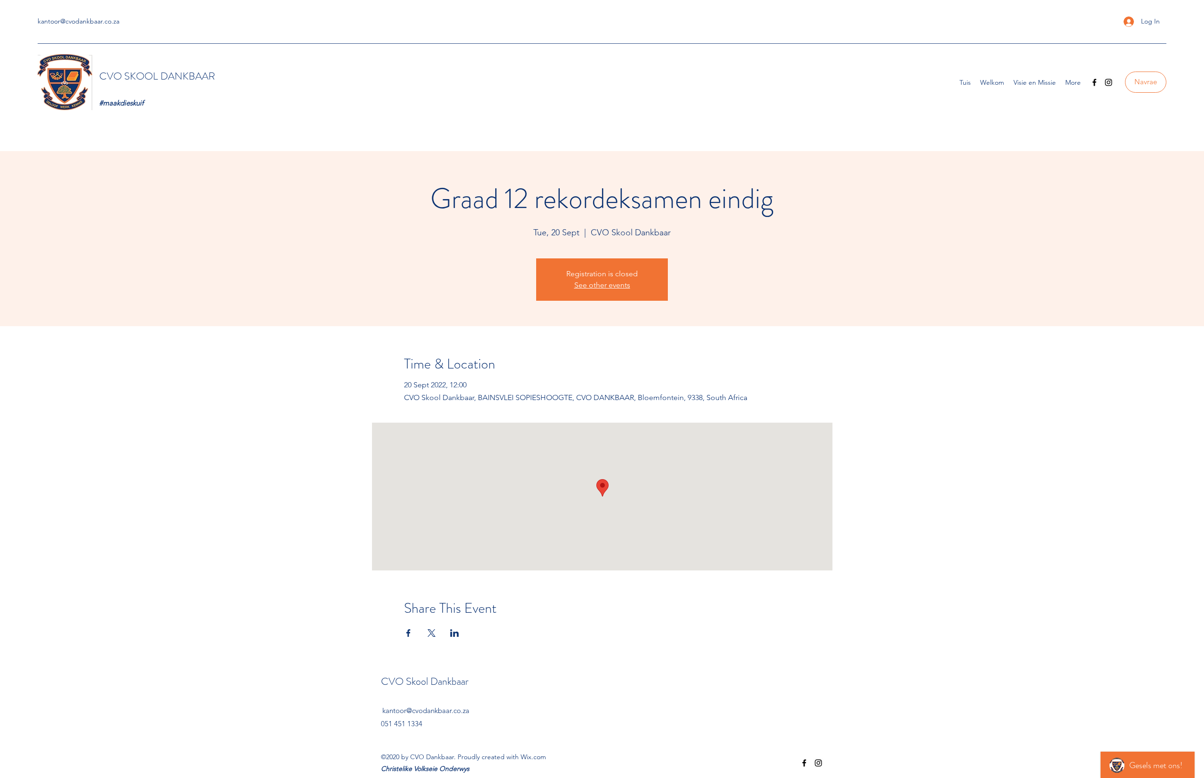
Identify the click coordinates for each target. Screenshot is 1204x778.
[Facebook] (1094, 82)
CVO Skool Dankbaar (426, 681)
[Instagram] (1108, 82)
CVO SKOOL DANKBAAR (158, 76)
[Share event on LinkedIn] (454, 633)
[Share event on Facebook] (408, 633)
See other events (602, 285)
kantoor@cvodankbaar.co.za (78, 21)
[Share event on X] (431, 633)
